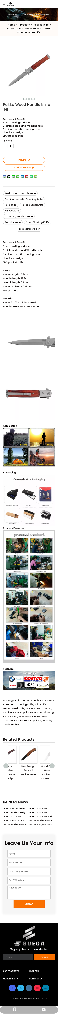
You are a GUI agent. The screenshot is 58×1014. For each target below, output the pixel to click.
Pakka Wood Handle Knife (20, 193)
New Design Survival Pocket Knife (18, 770)
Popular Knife (13, 222)
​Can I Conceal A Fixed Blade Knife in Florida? (42, 816)
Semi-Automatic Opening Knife (24, 199)
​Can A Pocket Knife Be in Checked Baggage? (16, 820)
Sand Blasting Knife (37, 222)
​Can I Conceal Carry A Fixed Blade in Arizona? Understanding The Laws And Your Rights (42, 808)
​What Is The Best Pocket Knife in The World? (42, 820)
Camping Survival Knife (19, 216)
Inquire (22, 160)
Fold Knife (11, 205)
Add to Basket (22, 167)
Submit (29, 904)
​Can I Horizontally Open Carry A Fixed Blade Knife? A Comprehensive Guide (16, 812)
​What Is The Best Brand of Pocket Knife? (16, 824)
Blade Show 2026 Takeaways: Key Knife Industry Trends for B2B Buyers (16, 808)
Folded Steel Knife (32, 205)
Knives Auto (12, 210)
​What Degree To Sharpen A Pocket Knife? (42, 824)
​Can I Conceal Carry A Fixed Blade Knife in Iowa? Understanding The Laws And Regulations (16, 816)
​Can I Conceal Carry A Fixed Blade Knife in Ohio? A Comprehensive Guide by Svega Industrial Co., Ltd (42, 812)
